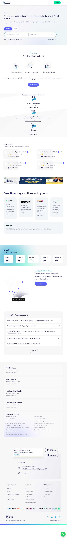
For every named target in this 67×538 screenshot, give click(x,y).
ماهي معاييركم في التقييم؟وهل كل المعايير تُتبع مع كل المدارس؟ (23, 343)
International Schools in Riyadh (12, 370)
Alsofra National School (10, 416)
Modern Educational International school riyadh (16, 434)
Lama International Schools (40, 419)
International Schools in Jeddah (12, 382)
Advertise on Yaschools (13, 494)
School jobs (10, 489)
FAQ (45, 497)
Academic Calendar (30, 502)
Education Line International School (13, 425)
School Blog (47, 494)
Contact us (25, 473)
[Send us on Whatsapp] (63, 534)
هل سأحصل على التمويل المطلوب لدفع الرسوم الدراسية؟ (21, 326)
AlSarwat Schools (9, 430)
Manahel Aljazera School (40, 428)
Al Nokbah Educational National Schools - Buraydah (17, 428)
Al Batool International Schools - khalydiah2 (44, 423)
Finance (9, 497)
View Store (32, 134)
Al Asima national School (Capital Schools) (15, 423)
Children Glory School (10, 419)
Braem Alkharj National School (12, 432)
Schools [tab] (8, 28)
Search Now (40, 283)
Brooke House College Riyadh (41, 421)
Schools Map (28, 494)
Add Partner (10, 499)
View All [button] (33, 350)
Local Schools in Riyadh (10, 372)
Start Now (33, 84)
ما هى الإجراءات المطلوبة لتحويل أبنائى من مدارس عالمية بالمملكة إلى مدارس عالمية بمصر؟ (30, 320)
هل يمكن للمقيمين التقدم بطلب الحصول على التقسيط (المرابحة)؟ (23, 338)
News (27, 489)
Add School (28, 497)
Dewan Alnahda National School (41, 430)
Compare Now (32, 107)
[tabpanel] (30, 36)
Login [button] (57, 2)
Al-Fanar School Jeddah (10, 421)
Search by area (29, 499)
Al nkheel (36, 432)
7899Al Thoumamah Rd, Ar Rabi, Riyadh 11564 (34, 469)
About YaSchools (48, 489)
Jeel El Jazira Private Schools (40, 425)
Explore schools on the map (14, 39)
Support (52, 521)
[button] (63, 3)
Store (8, 492)
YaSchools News (48, 492)
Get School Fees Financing (32, 121)
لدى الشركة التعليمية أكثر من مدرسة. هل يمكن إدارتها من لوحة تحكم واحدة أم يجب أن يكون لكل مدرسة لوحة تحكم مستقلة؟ (31, 332)
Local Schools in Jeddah (10, 384)
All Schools (51, 39)
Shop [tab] (15, 28)
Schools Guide (29, 492)
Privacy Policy (57, 521)
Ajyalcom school (38, 416)
